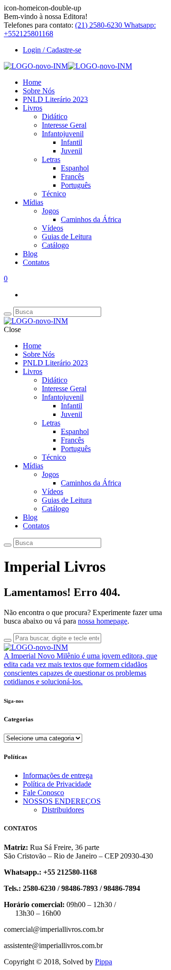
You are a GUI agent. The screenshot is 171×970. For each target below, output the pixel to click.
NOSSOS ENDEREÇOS (62, 801)
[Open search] (7, 314)
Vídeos (52, 228)
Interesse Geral (64, 125)
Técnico (54, 194)
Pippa (103, 962)
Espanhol (75, 168)
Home (32, 82)
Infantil (71, 142)
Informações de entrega (58, 775)
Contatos (36, 262)
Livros (32, 108)
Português (76, 185)
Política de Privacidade (57, 784)
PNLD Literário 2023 (55, 99)
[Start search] (7, 545)
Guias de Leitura (67, 236)
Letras (51, 159)
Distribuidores (63, 810)
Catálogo (55, 245)
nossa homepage (102, 621)
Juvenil (71, 151)
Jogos (50, 211)
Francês (72, 176)
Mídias (33, 202)
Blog (30, 254)
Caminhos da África (91, 219)
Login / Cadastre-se (52, 50)
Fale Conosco (43, 792)
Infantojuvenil (63, 134)
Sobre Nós (39, 91)
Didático (54, 116)
